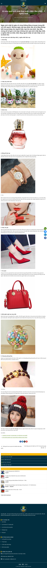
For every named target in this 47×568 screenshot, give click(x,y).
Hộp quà (4, 532)
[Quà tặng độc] (23, 5)
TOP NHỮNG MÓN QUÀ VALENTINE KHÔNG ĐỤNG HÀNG (14, 437)
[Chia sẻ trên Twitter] (22, 442)
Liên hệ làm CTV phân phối (7, 524)
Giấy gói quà (4, 529)
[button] (1, 3)
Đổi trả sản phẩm (5, 547)
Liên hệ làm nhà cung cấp (7, 527)
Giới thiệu (4, 521)
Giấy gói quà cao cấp (7, 456)
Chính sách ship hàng (6, 544)
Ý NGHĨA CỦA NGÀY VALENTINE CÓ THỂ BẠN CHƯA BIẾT (14, 435)
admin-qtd (30, 17)
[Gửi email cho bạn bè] (25, 442)
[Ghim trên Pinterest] (27, 442)
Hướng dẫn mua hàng (6, 539)
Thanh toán (4, 541)
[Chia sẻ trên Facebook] (20, 442)
